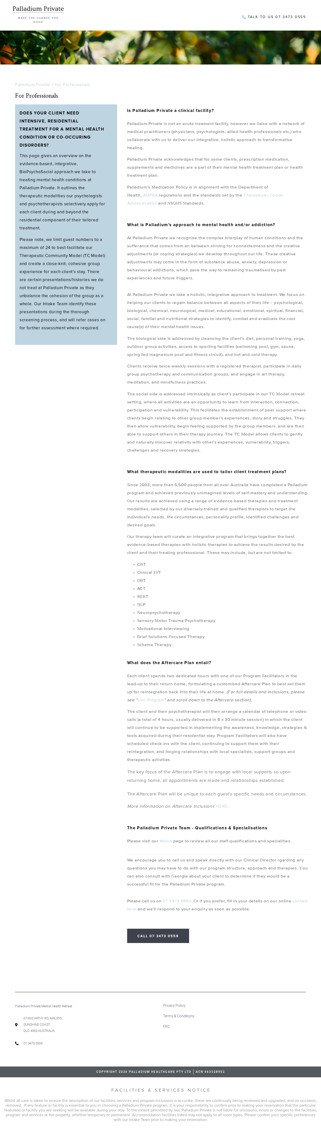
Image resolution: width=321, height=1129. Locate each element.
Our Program (151, 700)
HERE (221, 806)
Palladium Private (32, 84)
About (166, 841)
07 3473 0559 (177, 901)
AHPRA (150, 195)
